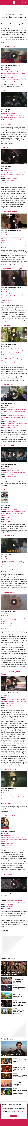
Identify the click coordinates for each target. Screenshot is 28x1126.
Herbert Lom (4, 563)
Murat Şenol (4, 417)
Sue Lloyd (14, 796)
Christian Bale (10, 409)
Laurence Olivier (19, 173)
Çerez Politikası (19, 1111)
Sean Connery (18, 72)
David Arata (13, 359)
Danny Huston (16, 352)
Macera (5, 69)
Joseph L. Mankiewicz (12, 178)
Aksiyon (8, 349)
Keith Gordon (15, 620)
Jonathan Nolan (19, 423)
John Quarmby (22, 902)
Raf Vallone (17, 470)
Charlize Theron (15, 701)
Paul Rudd (7, 701)
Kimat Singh (4, 75)
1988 (6, 247)
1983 (6, 848)
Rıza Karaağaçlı (17, 417)
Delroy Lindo (23, 701)
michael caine (5, 930)
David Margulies (8, 620)
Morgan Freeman (18, 411)
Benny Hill (16, 472)
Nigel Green (9, 796)
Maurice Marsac (19, 563)
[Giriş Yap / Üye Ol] (22, 2)
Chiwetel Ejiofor (8, 352)
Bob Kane (7, 425)
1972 (6, 183)
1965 (6, 803)
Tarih (12, 509)
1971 (6, 908)
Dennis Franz (18, 618)
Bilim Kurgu (18, 349)
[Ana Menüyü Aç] (2, 2)
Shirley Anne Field (22, 117)
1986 (6, 302)
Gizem (9, 170)
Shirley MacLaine (19, 561)
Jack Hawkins (18, 511)
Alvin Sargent (9, 569)
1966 (6, 124)
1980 (6, 628)
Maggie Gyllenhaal (8, 411)
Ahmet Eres (10, 417)
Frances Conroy (10, 237)
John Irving (8, 705)
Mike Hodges (10, 904)
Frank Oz (9, 243)
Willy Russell (9, 845)
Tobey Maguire (18, 699)
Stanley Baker (8, 513)
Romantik (13, 113)
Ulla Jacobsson (16, 513)
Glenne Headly (17, 239)
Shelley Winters (13, 117)
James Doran (16, 801)
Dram (8, 69)
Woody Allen (10, 294)
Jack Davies (23, 569)
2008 (6, 427)
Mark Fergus (20, 359)
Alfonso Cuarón (10, 355)
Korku (12, 616)
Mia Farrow (7, 296)
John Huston (10, 77)
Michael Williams (8, 839)
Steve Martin (10, 239)
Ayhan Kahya (21, 415)
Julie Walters (18, 837)
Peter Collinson (10, 474)
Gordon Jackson (19, 795)
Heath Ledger (17, 409)
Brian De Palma (10, 624)
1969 (6, 479)
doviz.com (14, 1119)
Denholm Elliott (18, 116)
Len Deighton (9, 801)
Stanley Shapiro (23, 245)
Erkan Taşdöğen (13, 415)
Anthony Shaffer (10, 180)
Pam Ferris (23, 352)
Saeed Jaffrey (15, 73)
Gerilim (5, 170)
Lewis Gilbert (10, 120)
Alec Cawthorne (10, 174)
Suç (12, 170)
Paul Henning (15, 245)
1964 (6, 521)
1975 (6, 82)
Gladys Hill (23, 79)
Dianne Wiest (13, 296)
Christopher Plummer (6, 73)
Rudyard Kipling (16, 79)
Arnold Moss (11, 563)
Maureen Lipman (17, 839)
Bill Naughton (9, 122)
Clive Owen (9, 351)
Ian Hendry (17, 900)
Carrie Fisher (21, 296)
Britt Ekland (8, 902)
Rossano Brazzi (9, 472)
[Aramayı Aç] (5, 2)
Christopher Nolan (11, 421)
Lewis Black (17, 294)
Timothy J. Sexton (18, 357)
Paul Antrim (22, 73)
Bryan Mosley (15, 902)
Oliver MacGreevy (22, 796)
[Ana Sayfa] (14, 2)
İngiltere (10, 82)
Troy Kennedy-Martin (11, 476)
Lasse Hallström (11, 703)
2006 (6, 363)
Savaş (15, 509)
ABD (14, 82)
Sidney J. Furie (10, 799)
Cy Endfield (9, 517)
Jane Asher (6, 117)
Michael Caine (10, 72)
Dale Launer (9, 245)
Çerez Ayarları (5, 1116)
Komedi (5, 113)
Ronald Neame (10, 567)
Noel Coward (22, 472)
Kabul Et (14, 1116)
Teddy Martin (18, 174)
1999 (6, 707)
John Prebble (9, 519)
